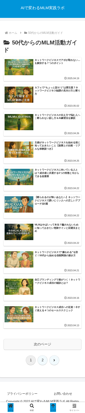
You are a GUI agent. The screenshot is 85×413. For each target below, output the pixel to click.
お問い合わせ (63, 393)
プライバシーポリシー (22, 393)
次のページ (42, 344)
